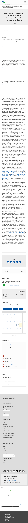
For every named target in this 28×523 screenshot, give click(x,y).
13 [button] (14, 321)
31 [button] (17, 314)
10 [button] (3, 321)
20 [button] (14, 324)
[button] (25, 2)
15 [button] (20, 321)
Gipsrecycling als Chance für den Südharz (15, 232)
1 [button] (7, 331)
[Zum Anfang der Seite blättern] (24, 519)
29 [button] (10, 314)
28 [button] (7, 314)
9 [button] (24, 318)
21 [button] (17, 324)
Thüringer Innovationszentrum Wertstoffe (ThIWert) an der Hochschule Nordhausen (13, 177)
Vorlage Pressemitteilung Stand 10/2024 (14, 294)
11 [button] (7, 321)
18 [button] (7, 324)
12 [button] (10, 321)
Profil (6, 356)
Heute (7, 309)
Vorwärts (21, 271)
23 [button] (24, 324)
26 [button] (10, 328)
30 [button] (14, 314)
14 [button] (17, 321)
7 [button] (17, 318)
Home (3, 5)
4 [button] (7, 318)
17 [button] (3, 324)
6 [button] (24, 331)
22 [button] (20, 324)
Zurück (6, 271)
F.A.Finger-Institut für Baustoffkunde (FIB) (13, 170)
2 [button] (24, 314)
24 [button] (3, 328)
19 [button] (10, 324)
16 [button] (24, 321)
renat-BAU (22, 238)
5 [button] (10, 318)
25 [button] (7, 328)
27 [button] (3, 314)
